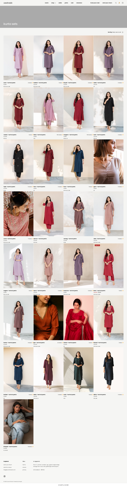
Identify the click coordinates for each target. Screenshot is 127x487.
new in (46, 3)
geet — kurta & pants (99, 186)
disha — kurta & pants (100, 394)
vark (72, 3)
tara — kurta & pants (39, 186)
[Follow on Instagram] (5, 476)
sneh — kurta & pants (9, 82)
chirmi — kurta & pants (70, 342)
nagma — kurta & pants (10, 290)
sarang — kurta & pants (70, 238)
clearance (79, 3)
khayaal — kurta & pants (10, 446)
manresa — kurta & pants (71, 290)
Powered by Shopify (17, 481)
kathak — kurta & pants (10, 394)
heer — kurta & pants (69, 186)
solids (60, 3)
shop (52, 3)
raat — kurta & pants (99, 134)
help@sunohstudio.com (10, 470)
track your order (95, 3)
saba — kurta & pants (39, 394)
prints (66, 3)
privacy (24, 470)
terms (24, 464)
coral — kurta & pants (9, 238)
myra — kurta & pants (40, 290)
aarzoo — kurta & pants (40, 238)
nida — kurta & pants (99, 238)
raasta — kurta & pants (10, 134)
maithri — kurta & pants (40, 82)
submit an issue (7, 467)
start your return (107, 3)
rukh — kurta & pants (69, 394)
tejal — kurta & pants (9, 186)
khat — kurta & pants (99, 290)
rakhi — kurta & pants (100, 82)
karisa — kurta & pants (10, 342)
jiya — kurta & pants (39, 342)
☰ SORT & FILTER (63, 485)
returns (24, 467)
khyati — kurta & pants (70, 82)
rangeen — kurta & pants (70, 134)
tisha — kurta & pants (39, 134)
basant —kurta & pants (100, 342)
